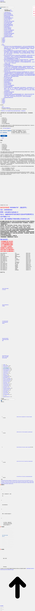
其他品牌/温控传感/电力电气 (6, 396)
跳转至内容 (2, 0)
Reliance (8, 481)
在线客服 (34, 15)
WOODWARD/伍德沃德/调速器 (7, 388)
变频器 (30, 481)
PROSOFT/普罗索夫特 (6, 373)
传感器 (27, 481)
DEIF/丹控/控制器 (5, 391)
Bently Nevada (20, 480)
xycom (4, 395)
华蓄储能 (4, 364)
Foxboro (31, 480)
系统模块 (2, 483)
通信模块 (10, 483)
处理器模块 (3, 482)
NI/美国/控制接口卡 (5, 382)
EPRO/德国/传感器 (5, 375)
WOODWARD (19, 481)
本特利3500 (9, 569)
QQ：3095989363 (3, 132)
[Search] (0, 8)
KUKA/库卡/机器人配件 (6, 390)
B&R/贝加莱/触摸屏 (5, 377)
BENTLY (17, 480)
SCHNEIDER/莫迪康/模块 (6, 376)
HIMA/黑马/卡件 (5, 374)
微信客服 (34, 13)
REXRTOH (14, 481)
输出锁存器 (4, 483)
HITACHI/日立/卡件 (5, 393)
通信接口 (7, 483)
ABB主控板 (4, 480)
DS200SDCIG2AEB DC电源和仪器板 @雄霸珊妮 (5, 339)
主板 (21, 481)
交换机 (23, 481)
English (12, 569)
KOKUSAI (6, 481)
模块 (22, 482)
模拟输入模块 (25, 482)
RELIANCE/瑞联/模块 (5, 392)
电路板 (30, 482)
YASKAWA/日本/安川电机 (6, 389)
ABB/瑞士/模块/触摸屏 (5, 365)
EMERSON (28, 480)
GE (32, 480)
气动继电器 (28, 482)
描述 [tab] (3, 137)
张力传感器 (6, 482)
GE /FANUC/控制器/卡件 (7, 128)
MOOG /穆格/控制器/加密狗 (6, 394)
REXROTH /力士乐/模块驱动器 (7, 378)
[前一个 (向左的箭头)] (0, 610)
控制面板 (19, 482)
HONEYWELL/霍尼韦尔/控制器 (7, 379)
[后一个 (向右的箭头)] (1, 610)
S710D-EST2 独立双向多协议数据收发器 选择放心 (5, 322)
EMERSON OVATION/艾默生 (6, 380)
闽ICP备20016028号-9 (30, 568)
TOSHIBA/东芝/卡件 (5, 372)
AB (1, 480)
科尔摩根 (32, 482)
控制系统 (16, 482)
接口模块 (10, 482)
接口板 (8, 482)
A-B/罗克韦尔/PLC (5, 366)
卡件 (29, 481)
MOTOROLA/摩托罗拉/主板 (6, 383)
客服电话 (34, 9)
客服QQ (34, 11)
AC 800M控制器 (13, 480)
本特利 (21, 482)
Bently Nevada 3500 (24, 480)
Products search (3, 7)
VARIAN (16, 481)
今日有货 (3, 135)
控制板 (14, 482)
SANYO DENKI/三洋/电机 (6, 381)
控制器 (12, 482)
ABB (2, 480)
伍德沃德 (25, 481)
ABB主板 (7, 480)
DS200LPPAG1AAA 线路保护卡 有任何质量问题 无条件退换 (5, 356)
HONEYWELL (3, 481)
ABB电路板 (10, 480)
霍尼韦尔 (12, 483)
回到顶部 (34, 7)
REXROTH (11, 481)
